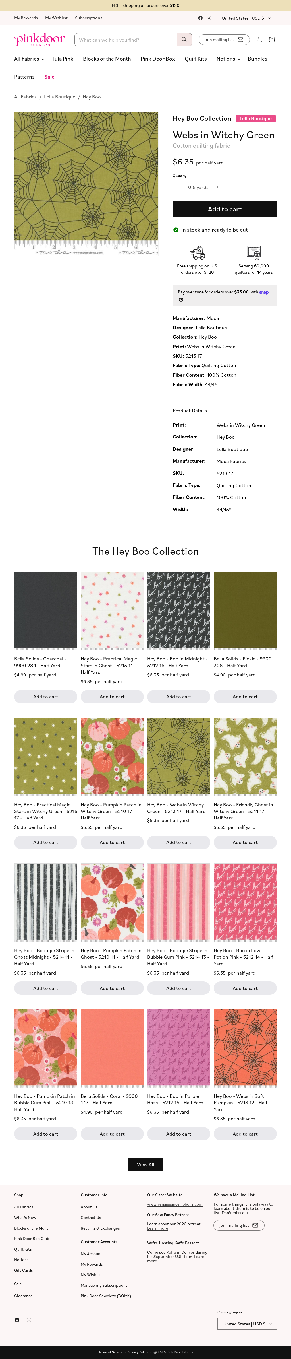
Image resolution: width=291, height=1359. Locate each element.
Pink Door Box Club (31, 1238)
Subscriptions (88, 17)
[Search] (184, 39)
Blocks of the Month (32, 1228)
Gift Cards (23, 1270)
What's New (25, 1217)
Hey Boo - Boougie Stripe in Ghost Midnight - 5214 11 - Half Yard (44, 957)
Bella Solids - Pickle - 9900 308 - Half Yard (243, 661)
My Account (91, 1253)
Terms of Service (111, 1352)
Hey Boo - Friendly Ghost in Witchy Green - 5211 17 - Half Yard (243, 811)
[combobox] (133, 39)
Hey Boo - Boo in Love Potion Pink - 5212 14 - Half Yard (243, 957)
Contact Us (91, 1217)
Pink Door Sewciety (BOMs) (106, 1295)
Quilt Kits (23, 1249)
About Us (89, 1207)
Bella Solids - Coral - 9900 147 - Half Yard (109, 1099)
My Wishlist (56, 17)
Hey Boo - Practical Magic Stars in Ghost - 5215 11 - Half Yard (109, 665)
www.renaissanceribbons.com (175, 1204)
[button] (28, 59)
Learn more (157, 1228)
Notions (21, 1259)
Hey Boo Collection (202, 117)
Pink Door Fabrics (180, 1352)
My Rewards (26, 17)
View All (145, 1164)
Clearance (23, 1295)
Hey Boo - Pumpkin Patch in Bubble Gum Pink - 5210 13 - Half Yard (45, 1102)
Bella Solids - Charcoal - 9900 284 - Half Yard (40, 661)
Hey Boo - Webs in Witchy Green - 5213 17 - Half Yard (176, 807)
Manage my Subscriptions (104, 1285)
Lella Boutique (59, 96)
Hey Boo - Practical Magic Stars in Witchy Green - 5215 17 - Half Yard (45, 811)
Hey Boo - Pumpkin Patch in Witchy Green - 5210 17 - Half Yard (111, 811)
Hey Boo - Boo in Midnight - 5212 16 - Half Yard (177, 661)
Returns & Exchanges (100, 1228)
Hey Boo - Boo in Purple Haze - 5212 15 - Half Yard (175, 1099)
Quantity (179, 175)
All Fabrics (25, 96)
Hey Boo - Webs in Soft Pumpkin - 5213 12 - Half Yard (240, 1102)
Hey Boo (92, 96)
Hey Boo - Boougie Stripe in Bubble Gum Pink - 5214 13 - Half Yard (178, 957)
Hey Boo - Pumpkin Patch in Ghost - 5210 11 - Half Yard (111, 953)
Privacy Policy (137, 1352)
